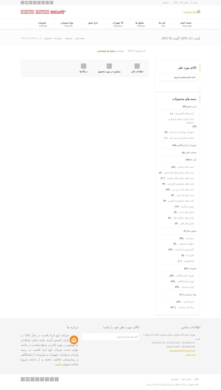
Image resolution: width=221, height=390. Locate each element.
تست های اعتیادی (185, 167)
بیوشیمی (189, 238)
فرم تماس (190, 354)
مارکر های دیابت (186, 212)
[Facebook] (35, 2)
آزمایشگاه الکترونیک (184, 113)
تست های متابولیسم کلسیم (181, 200)
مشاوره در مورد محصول (109, 71)
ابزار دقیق (93, 22)
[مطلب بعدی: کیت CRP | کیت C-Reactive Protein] (189, 52)
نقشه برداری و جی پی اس (181, 137)
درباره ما (194, 2)
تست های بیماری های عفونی (180, 178)
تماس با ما (184, 2)
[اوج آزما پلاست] (192, 12)
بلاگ (175, 2)
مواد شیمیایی (67, 24)
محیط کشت (188, 301)
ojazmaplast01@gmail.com (182, 350)
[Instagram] (47, 2)
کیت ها (162, 24)
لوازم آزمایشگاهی (185, 281)
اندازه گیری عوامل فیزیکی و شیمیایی (181, 121)
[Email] (26, 2)
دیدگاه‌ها (83, 71)
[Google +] (39, 2)
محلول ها (140, 24)
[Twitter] (30, 2)
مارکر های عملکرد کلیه (183, 218)
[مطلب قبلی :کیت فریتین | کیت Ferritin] (166, 52)
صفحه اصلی (186, 24)
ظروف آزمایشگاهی (185, 275)
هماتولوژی (101, 51)
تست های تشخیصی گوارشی (180, 183)
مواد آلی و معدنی (186, 307)
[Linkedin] (43, 2)
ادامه (58, 364)
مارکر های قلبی (187, 223)
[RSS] (22, 2)
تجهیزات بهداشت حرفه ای (182, 132)
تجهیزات (117, 24)
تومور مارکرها (187, 206)
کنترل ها (190, 255)
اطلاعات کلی (137, 71)
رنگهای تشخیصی (186, 243)
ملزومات (42, 24)
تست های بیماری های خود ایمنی (179, 172)
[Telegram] (51, 2)
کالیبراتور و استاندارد (184, 249)
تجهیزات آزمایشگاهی (186, 145)
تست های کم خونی (185, 195)
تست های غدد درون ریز (183, 189)
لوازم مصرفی (187, 287)
